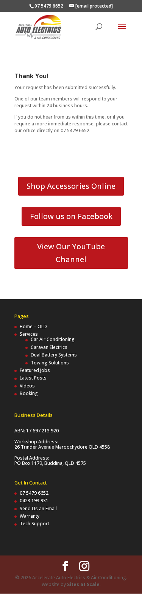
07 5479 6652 (34, 493)
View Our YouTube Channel (71, 252)
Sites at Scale (83, 584)
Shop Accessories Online (71, 186)
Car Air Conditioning (53, 339)
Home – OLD (33, 326)
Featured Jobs (35, 370)
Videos (27, 386)
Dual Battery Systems (54, 355)
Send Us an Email (38, 508)
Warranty (29, 516)
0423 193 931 (34, 500)
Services (29, 334)
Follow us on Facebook (71, 216)
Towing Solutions (50, 362)
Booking (29, 393)
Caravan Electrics (49, 347)
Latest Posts (33, 378)
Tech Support (34, 523)
